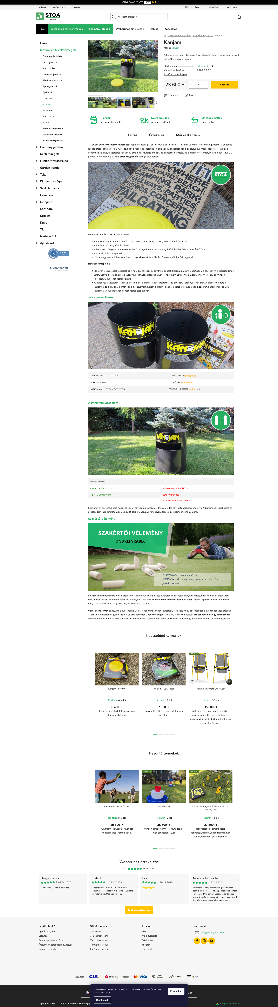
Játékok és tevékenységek (58, 50)
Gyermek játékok (52, 74)
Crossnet (48, 98)
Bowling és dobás (52, 56)
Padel (46, 122)
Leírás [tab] (132, 135)
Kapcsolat (147, 949)
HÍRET (147, 2)
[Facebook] (197, 940)
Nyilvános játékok (52, 134)
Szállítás (42, 7)
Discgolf (46, 202)
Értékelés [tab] (156, 135)
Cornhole (46, 209)
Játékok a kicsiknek (53, 80)
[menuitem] (42, 29)
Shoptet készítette (230, 1003)
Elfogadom (176, 991)
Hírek (43, 43)
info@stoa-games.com (213, 932)
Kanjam (47, 104)
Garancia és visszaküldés (52, 940)
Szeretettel (96, 931)
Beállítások (102, 1000)
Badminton (48, 116)
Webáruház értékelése (139, 861)
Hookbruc (47, 195)
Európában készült (99, 949)
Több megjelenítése (139, 910)
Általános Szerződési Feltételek (55, 944)
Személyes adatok (48, 949)
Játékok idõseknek (53, 128)
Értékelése (147, 940)
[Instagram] (204, 940)
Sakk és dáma (49, 188)
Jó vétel (146, 944)
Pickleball (48, 110)
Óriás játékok (50, 62)
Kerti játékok (50, 68)
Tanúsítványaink (98, 940)
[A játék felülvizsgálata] (161, 441)
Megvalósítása (149, 935)
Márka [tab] (188, 135)
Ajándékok (47, 243)
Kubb (43, 223)
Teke (43, 174)
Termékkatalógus (99, 944)
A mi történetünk (99, 935)
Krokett (45, 216)
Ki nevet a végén (51, 181)
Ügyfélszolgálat (47, 931)
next (237, 693)
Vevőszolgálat (59, 7)
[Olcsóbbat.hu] (59, 268)
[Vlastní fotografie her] (161, 195)
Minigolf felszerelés (54, 161)
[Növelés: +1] (206, 84)
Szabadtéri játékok (53, 140)
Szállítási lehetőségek (175, 74)
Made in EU (48, 236)
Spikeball (48, 92)
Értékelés (76, 7)
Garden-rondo (50, 168)
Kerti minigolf (49, 154)
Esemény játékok (51, 147)
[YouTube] (211, 940)
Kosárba (224, 84)
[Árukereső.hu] (59, 253)
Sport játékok (50, 86)
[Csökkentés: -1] (191, 84)
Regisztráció (231, 7)
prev (90, 693)
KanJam (175, 48)
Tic (42, 229)
